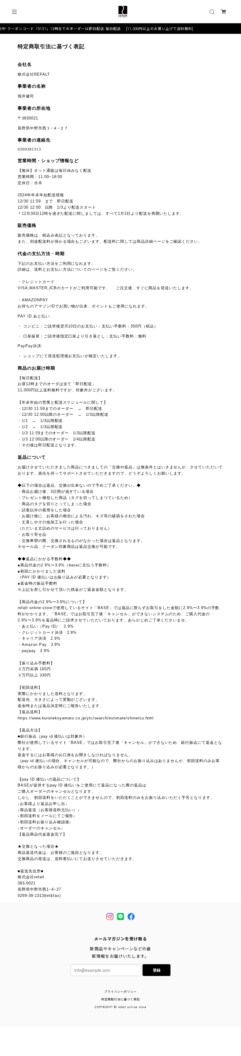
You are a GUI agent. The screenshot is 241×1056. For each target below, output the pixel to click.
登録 (156, 970)
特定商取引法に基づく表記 (120, 999)
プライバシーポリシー (120, 992)
